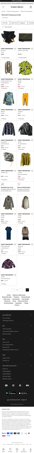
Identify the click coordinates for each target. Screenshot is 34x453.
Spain (27, 444)
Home (3, 11)
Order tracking (7, 329)
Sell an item (6, 347)
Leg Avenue (16, 299)
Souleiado (18, 303)
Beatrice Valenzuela (19, 295)
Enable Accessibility (17, 1)
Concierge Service (8, 320)
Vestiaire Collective (9, 366)
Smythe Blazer (8, 303)
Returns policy (7, 334)
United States (17, 444)
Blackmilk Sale (6, 297)
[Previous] (13, 289)
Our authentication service (10, 331)
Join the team (7, 376)
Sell (4, 339)
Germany (23, 444)
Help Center (6, 358)
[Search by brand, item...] (3, 6)
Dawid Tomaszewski (13, 11)
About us (5, 369)
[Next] (21, 289)
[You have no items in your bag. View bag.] (31, 7)
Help (4, 355)
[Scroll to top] (27, 289)
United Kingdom (10, 444)
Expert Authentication (23, 187)
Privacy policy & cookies (16, 404)
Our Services (7, 315)
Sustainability (7, 371)
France (4, 444)
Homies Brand (25, 297)
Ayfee (9, 295)
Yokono (17, 305)
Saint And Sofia (23, 301)
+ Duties (6, 86)
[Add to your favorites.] (15, 49)
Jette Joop (6, 299)
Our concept (6, 318)
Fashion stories (7, 379)
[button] (31, 7)
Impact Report (7, 374)
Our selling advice (8, 345)
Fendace (16, 297)
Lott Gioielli (25, 299)
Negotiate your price (7, 187)
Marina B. (7, 301)
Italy (30, 444)
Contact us (6, 360)
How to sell (6, 342)
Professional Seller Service (10, 350)
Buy (4, 326)
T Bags (26, 303)
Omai (14, 301)
